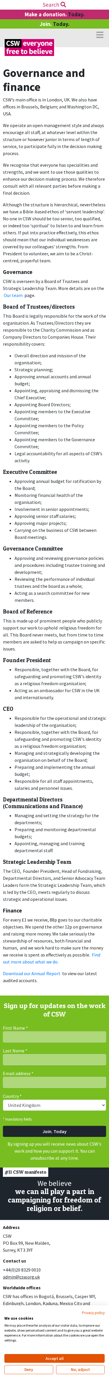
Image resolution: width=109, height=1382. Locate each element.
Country (12, 1096)
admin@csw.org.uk (21, 1277)
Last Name (15, 1051)
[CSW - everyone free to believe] (29, 47)
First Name (15, 1028)
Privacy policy (93, 1312)
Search (51, 4)
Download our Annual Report (31, 973)
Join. (54, 23)
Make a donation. (55, 14)
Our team (13, 295)
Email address (18, 1073)
